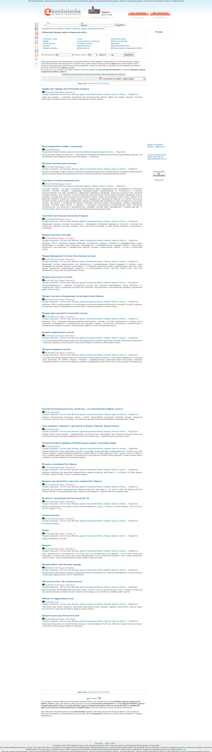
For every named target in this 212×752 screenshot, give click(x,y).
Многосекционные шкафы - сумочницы (62, 146)
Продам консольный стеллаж (57, 277)
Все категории (57, 29)
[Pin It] (36, 37)
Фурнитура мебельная (120, 46)
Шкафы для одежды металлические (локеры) (65, 89)
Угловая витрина (50, 515)
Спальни (46, 46)
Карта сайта (110, 743)
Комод (45, 530)
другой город (107, 15)
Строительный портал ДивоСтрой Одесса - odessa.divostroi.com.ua (157, 157)
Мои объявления (160, 13)
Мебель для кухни (118, 39)
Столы (79, 39)
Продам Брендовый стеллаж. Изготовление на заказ (69, 256)
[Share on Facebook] (36, 29)
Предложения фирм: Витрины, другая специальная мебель (66, 152)
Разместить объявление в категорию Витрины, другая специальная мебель (93, 74)
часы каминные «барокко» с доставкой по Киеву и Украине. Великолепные (80, 426)
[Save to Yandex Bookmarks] (36, 59)
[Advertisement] (66, 123)
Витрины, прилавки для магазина (59, 163)
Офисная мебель (84, 46)
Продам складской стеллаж (56, 349)
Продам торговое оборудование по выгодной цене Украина (73, 296)
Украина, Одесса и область (115, 94)
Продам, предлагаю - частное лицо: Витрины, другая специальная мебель (72, 94)
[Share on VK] (36, 50)
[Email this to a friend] (36, 63)
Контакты (99, 743)
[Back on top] (36, 24)
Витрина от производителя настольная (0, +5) (65, 498)
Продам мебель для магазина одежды (61, 564)
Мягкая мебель (49, 44)
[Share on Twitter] (36, 42)
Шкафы (46, 41)
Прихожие (115, 44)
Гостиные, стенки (50, 39)
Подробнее (133, 94)
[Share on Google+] (36, 33)
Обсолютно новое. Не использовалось (62, 581)
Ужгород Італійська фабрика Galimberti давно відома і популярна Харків (79, 443)
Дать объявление (138, 13)
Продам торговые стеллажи (56, 235)
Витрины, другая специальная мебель (89, 29)
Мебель (68, 29)
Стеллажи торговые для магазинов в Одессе (65, 216)
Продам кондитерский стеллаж (58, 332)
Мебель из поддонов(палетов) (57, 598)
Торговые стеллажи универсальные (60, 180)
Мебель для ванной (119, 41)
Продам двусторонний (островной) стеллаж (65, 313)
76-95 (106, 84)
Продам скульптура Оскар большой (60, 615)
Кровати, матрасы (50, 48)
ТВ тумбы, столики (84, 44)
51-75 (100, 84)
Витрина (46, 545)
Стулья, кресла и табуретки (88, 41)
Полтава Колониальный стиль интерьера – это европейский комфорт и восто (82, 409)
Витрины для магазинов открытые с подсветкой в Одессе (72, 481)
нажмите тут (181, 750)
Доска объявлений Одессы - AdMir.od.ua (156, 146)
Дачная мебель (83, 48)
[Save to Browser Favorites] (36, 46)
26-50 (94, 84)
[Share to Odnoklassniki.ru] (36, 55)
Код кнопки (159, 180)
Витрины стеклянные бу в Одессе (59, 464)
